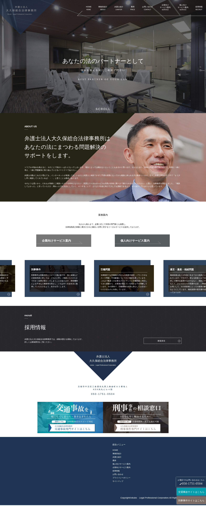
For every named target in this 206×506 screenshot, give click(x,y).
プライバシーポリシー (121, 478)
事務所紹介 (102, 8)
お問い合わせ (147, 8)
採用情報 (199, 8)
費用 (132, 8)
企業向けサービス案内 (165, 7)
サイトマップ (118, 481)
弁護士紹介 (118, 8)
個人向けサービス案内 (183, 7)
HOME (88, 8)
